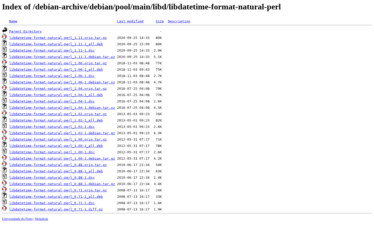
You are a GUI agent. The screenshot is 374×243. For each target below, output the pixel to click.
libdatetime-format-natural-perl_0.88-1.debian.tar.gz (62, 184)
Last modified (130, 21)
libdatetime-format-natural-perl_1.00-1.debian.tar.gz (62, 158)
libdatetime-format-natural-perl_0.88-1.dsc (52, 177)
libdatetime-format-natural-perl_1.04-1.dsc (52, 101)
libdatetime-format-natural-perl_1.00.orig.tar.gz (58, 139)
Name (13, 21)
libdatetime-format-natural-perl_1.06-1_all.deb (56, 69)
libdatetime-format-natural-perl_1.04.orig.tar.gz (58, 88)
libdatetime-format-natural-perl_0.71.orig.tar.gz (58, 190)
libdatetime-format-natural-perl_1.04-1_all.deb (56, 95)
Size (160, 21)
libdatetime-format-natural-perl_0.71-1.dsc (52, 203)
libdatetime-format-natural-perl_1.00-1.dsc (52, 152)
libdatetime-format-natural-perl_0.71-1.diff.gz (56, 209)
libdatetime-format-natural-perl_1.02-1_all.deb (56, 120)
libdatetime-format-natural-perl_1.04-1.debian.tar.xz (62, 108)
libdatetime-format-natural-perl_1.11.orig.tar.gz (58, 38)
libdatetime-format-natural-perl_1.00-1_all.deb (56, 146)
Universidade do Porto (17, 219)
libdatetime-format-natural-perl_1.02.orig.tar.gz (58, 114)
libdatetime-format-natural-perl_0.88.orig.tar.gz (58, 165)
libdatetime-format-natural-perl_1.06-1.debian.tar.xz (62, 82)
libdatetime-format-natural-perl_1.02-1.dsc (52, 127)
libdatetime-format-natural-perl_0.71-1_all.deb (56, 197)
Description (179, 21)
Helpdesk (41, 219)
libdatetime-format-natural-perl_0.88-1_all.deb (56, 171)
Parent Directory (25, 31)
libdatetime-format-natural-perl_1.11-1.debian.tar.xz (62, 57)
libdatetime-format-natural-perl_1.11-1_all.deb (56, 44)
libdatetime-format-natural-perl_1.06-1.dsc (52, 76)
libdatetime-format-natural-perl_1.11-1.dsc (52, 50)
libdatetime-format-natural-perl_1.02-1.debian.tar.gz (62, 133)
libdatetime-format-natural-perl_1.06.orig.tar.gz (58, 63)
